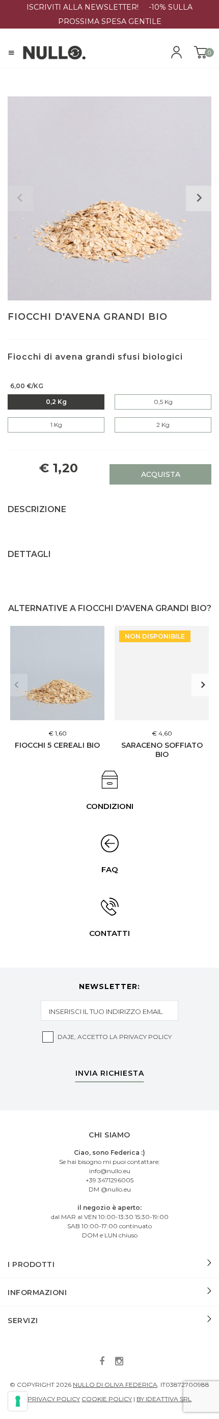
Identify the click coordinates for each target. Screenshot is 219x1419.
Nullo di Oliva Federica (115, 1384)
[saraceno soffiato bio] (162, 673)
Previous (16, 685)
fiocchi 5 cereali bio (57, 745)
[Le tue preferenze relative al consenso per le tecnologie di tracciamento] (18, 1401)
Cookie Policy (106, 1399)
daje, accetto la (115, 1037)
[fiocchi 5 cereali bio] (57, 673)
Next (202, 685)
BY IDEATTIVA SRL (163, 1399)
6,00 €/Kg (26, 386)
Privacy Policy (145, 1037)
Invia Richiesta (109, 1074)
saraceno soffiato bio (162, 750)
